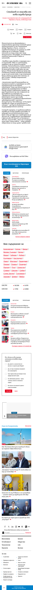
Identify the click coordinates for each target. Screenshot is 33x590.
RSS (29, 526)
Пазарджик (23, 261)
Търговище (20, 273)
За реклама (6, 557)
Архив (16, 391)
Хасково (6, 276)
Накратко (14, 412)
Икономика (10, 7)
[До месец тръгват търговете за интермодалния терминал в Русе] (6, 205)
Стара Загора (8, 273)
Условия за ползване (23, 572)
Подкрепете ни (21, 574)
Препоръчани (25, 173)
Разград (6, 267)
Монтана (13, 261)
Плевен (14, 264)
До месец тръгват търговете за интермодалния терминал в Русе (21, 207)
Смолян (14, 270)
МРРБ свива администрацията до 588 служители (20, 223)
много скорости (13, 137)
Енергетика (16, 7)
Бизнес (20, 539)
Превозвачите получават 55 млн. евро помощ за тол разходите (20, 232)
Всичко (20, 548)
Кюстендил (17, 258)
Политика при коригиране (21, 565)
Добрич (21, 255)
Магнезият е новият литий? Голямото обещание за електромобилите (20, 315)
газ (4, 137)
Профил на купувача (8, 574)
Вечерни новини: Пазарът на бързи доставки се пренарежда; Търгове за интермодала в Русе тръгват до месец (20, 340)
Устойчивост (6, 542)
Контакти (5, 564)
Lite (19, 545)
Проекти (5, 548)
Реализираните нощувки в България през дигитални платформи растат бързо (19, 331)
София (22, 270)
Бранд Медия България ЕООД (23, 569)
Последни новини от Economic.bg (21, 346)
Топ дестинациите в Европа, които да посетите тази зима (20, 306)
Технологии (6, 545)
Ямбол (21, 276)
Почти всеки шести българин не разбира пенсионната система (19, 180)
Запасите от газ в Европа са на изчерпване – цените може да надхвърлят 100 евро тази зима (16, 494)
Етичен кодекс (7, 568)
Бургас (18, 249)
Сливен (6, 270)
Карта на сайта (21, 562)
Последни (6, 173)
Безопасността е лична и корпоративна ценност (18, 322)
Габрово (13, 255)
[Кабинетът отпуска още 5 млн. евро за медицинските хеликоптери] (6, 215)
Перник (6, 264)
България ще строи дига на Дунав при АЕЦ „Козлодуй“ (16, 518)
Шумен (14, 276)
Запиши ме (28, 532)
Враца (5, 255)
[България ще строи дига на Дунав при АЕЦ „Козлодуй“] (16, 507)
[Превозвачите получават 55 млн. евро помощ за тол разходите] (6, 231)
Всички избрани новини (23, 236)
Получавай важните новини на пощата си (16, 530)
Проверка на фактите (8, 560)
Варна (25, 249)
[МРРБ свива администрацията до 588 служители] (6, 223)
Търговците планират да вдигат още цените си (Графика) (20, 188)
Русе (13, 267)
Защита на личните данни (23, 557)
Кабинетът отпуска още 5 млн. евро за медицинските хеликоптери (20, 215)
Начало (4, 7)
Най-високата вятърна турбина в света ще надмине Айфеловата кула (16, 447)
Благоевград (8, 249)
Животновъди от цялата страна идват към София (17, 416)
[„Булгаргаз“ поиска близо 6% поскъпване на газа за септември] (16, 459)
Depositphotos (22, 588)
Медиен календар (7, 580)
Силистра (21, 267)
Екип (19, 560)
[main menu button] (30, 3)
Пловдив (22, 264)
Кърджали (7, 258)
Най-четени (15, 173)
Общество (21, 542)
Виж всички (28, 425)
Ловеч (5, 261)
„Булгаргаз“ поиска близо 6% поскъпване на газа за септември (16, 470)
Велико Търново (9, 252)
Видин (20, 252)
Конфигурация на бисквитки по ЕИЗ (7, 577)
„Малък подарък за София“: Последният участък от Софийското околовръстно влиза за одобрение (20, 197)
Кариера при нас (7, 572)
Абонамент (6, 562)
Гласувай (8, 391)
